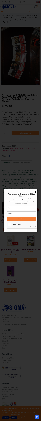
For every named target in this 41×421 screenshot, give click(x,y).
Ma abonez (21, 219)
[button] (34, 192)
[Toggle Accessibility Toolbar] (37, 417)
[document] (20, 210)
